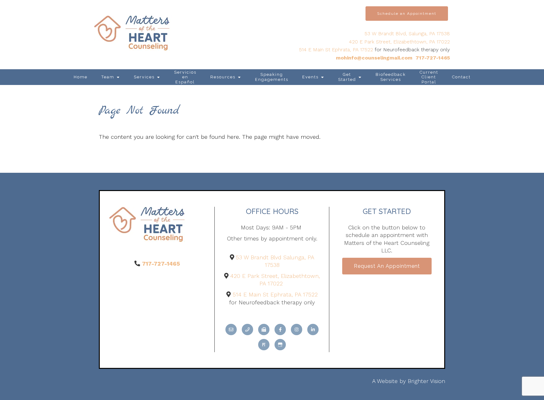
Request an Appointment (387, 266)
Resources (222, 77)
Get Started (347, 77)
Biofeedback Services (391, 77)
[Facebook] (280, 329)
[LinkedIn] (313, 329)
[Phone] (247, 329)
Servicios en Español (185, 77)
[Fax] (263, 329)
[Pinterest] (263, 344)
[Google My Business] (280, 344)
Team (107, 77)
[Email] (231, 329)
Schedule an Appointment (406, 13)
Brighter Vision (426, 381)
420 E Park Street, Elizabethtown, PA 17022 (399, 42)
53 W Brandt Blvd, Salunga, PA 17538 (407, 34)
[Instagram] (296, 329)
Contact (461, 77)
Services (144, 77)
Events (310, 77)
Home (81, 77)
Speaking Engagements (271, 77)
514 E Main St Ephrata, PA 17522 (336, 50)
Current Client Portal (429, 77)
